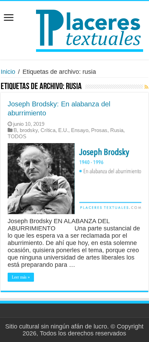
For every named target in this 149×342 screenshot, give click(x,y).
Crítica (48, 130)
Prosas (99, 130)
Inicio (8, 71)
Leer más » (21, 277)
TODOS (17, 136)
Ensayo (79, 130)
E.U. (63, 130)
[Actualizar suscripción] (146, 87)
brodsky (29, 130)
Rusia (116, 130)
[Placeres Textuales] (74, 29)
